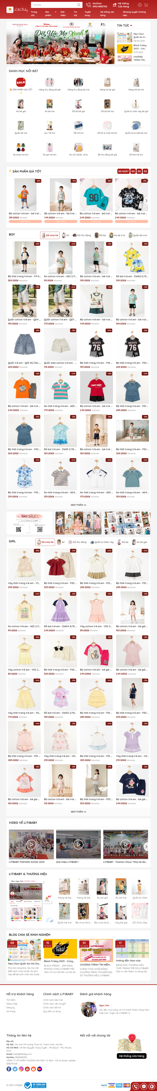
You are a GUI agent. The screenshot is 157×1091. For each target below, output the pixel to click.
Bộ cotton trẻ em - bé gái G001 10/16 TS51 (96, 669)
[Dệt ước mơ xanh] (60, 42)
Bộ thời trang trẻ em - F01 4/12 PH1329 (24, 756)
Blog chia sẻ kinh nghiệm (29, 935)
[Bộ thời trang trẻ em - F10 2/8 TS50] (96, 344)
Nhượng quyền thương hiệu (134, 14)
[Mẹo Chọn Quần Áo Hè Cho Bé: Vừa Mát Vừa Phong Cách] (124, 37)
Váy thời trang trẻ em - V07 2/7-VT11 (132, 756)
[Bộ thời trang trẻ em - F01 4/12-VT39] (132, 564)
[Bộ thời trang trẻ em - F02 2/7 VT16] (24, 430)
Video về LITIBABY (23, 823)
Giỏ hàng (10, 1011)
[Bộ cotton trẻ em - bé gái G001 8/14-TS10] (132, 780)
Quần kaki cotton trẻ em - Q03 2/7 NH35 (60, 362)
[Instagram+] (21, 1069)
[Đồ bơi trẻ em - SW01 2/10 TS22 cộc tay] (60, 430)
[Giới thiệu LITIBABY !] (78, 844)
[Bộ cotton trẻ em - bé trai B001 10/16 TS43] (24, 387)
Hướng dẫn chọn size (128, 960)
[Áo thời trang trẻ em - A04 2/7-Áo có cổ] (132, 473)
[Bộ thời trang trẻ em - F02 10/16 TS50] (132, 344)
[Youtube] (27, 1069)
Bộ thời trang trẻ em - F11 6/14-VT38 (24, 276)
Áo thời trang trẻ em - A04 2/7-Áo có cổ (132, 492)
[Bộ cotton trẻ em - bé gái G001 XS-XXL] (132, 651)
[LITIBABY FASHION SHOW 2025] (31, 844)
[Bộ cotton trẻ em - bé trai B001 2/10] (96, 194)
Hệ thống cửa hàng (107, 14)
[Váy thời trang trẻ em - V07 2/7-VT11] (132, 737)
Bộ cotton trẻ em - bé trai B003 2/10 (25, 213)
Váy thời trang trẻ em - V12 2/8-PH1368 (24, 583)
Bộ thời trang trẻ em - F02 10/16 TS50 (132, 362)
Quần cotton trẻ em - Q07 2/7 (60, 319)
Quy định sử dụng (52, 1011)
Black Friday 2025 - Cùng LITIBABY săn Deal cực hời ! (140, 47)
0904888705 (21, 1057)
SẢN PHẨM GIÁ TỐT (26, 171)
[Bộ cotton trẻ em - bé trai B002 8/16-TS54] (96, 257)
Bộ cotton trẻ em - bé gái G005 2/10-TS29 (24, 799)
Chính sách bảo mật (53, 1000)
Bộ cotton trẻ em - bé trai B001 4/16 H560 (131, 213)
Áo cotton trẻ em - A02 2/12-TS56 (60, 276)
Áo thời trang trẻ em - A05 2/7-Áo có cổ (96, 492)
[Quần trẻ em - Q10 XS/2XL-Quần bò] (24, 344)
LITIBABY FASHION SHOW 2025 (27, 862)
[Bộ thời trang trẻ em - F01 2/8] (96, 694)
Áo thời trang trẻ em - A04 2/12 (60, 492)
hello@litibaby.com (22, 1054)
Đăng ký (10, 1007)
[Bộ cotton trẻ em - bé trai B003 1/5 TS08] (60, 194)
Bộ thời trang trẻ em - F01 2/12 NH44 (96, 756)
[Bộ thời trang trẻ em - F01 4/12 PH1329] (24, 737)
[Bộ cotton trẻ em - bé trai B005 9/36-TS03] (60, 780)
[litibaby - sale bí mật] (29, 523)
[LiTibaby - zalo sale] (31, 900)
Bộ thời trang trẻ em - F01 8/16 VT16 (132, 406)
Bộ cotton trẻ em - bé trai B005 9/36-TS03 (60, 799)
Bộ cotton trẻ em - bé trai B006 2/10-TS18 (132, 319)
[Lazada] (39, 1069)
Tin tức (75, 14)
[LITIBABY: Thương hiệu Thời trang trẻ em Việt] (17, 9)
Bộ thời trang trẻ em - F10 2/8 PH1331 (24, 492)
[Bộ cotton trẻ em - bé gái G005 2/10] (132, 607)
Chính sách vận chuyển (54, 1003)
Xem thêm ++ (78, 504)
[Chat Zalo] (151, 1086)
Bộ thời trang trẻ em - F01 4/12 (96, 583)
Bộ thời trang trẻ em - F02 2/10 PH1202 (132, 449)
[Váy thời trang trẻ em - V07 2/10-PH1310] (60, 737)
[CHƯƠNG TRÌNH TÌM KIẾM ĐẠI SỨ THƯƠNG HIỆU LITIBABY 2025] (124, 60)
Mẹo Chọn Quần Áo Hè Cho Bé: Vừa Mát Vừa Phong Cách (140, 36)
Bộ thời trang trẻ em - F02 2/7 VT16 (24, 449)
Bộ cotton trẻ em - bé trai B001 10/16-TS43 (96, 406)
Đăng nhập (11, 1003)
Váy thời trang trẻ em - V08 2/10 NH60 (24, 712)
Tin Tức (123, 25)
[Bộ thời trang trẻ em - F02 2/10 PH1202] (132, 430)
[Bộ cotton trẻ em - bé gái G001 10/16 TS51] (96, 651)
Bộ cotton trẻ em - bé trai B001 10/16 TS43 (24, 406)
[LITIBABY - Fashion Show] (125, 844)
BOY (12, 234)
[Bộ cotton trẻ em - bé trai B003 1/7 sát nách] (96, 301)
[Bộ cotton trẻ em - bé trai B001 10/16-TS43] (96, 387)
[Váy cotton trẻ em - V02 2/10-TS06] (96, 607)
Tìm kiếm (10, 1000)
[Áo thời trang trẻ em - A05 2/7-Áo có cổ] (96, 473)
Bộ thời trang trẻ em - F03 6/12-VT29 (60, 583)
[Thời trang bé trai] (128, 523)
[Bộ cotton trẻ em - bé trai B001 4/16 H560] (131, 194)
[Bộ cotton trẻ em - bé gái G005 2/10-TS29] (24, 780)
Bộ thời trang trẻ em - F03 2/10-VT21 (60, 669)
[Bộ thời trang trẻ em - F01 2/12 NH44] (96, 737)
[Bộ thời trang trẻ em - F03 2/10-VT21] (60, 651)
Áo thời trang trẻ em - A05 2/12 (60, 406)
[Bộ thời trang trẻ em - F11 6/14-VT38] (24, 257)
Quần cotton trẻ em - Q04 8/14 (24, 319)
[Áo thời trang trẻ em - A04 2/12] (60, 473)
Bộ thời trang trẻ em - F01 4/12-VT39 (132, 583)
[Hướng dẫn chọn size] (132, 948)
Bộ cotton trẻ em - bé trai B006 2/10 (96, 449)
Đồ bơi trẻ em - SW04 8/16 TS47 (60, 626)
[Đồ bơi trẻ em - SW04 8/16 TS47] (60, 607)
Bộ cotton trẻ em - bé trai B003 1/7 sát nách (96, 319)
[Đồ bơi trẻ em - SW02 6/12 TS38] (132, 257)
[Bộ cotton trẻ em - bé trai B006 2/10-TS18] (132, 301)
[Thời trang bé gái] (78, 523)
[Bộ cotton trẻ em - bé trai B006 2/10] (96, 430)
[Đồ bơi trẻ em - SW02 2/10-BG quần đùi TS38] (60, 694)
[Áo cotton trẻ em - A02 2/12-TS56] (60, 257)
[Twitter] (15, 1069)
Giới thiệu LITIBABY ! (67, 862)
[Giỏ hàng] (147, 5)
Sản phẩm (48, 14)
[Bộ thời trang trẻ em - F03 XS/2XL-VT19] (132, 694)
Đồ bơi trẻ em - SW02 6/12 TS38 (132, 276)
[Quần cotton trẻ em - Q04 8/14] (24, 301)
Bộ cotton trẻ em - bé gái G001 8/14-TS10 (132, 799)
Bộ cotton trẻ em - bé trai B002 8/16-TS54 (96, 276)
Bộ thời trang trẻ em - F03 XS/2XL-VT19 (132, 712)
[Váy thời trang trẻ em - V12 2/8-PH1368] (24, 564)
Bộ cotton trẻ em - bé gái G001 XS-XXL (132, 669)
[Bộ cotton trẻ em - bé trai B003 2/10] (25, 194)
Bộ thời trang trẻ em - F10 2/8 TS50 (96, 362)
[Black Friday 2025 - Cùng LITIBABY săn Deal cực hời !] (124, 49)
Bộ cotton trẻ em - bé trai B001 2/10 (96, 213)
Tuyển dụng (88, 14)
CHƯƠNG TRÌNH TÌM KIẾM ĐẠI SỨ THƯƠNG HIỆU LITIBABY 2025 (140, 58)
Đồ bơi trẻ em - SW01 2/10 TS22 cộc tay (60, 449)
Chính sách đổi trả (52, 1007)
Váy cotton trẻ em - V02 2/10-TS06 (96, 626)
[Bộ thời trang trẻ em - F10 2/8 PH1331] (24, 473)
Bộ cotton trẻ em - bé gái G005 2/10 (132, 626)
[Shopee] (33, 1069)
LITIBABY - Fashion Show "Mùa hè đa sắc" (124, 862)
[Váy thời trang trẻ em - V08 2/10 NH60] (24, 694)
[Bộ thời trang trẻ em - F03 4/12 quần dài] (96, 780)
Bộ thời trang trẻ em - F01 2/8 (96, 712)
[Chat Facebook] (143, 1086)
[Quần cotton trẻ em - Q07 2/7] (60, 301)
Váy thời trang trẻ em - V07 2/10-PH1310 (60, 756)
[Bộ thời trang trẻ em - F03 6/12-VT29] (60, 564)
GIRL (12, 541)
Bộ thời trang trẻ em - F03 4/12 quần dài (96, 799)
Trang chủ (34, 14)
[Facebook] (8, 1069)
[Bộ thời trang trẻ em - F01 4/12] (96, 564)
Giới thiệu (63, 14)
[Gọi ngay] (135, 1086)
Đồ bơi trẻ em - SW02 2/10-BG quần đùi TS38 (60, 712)
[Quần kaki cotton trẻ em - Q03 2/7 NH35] (60, 344)
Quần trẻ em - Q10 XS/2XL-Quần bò (24, 362)
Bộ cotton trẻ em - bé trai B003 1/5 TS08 (60, 213)
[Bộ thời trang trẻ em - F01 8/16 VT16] (132, 387)
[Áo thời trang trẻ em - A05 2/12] (60, 387)
